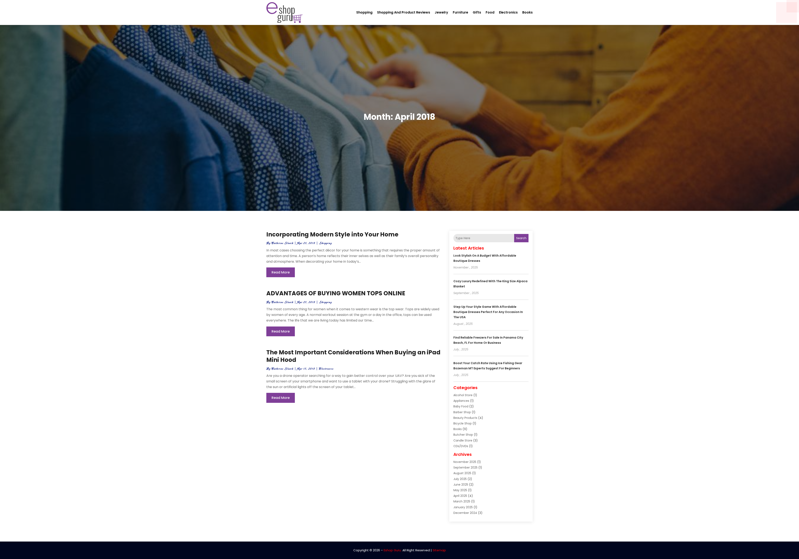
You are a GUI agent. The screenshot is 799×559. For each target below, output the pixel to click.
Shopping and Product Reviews (403, 12)
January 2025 (463, 507)
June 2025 (460, 484)
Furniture (460, 12)
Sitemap (439, 550)
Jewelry (441, 12)
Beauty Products (465, 418)
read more (281, 272)
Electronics (508, 12)
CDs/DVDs (460, 446)
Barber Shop (462, 412)
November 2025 (464, 462)
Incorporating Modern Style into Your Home (332, 234)
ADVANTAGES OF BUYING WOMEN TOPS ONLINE (335, 293)
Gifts (477, 12)
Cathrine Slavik (282, 243)
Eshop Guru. (393, 550)
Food (490, 12)
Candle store (462, 440)
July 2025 (460, 479)
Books (527, 12)
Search (521, 238)
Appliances (461, 401)
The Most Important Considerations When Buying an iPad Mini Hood (353, 356)
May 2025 (460, 490)
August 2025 (462, 473)
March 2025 (461, 501)
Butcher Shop (463, 435)
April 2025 (460, 496)
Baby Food (460, 406)
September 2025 (465, 467)
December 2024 (465, 513)
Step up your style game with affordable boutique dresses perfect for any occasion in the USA (488, 312)
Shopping (364, 12)
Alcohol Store (463, 395)
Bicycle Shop (462, 423)
